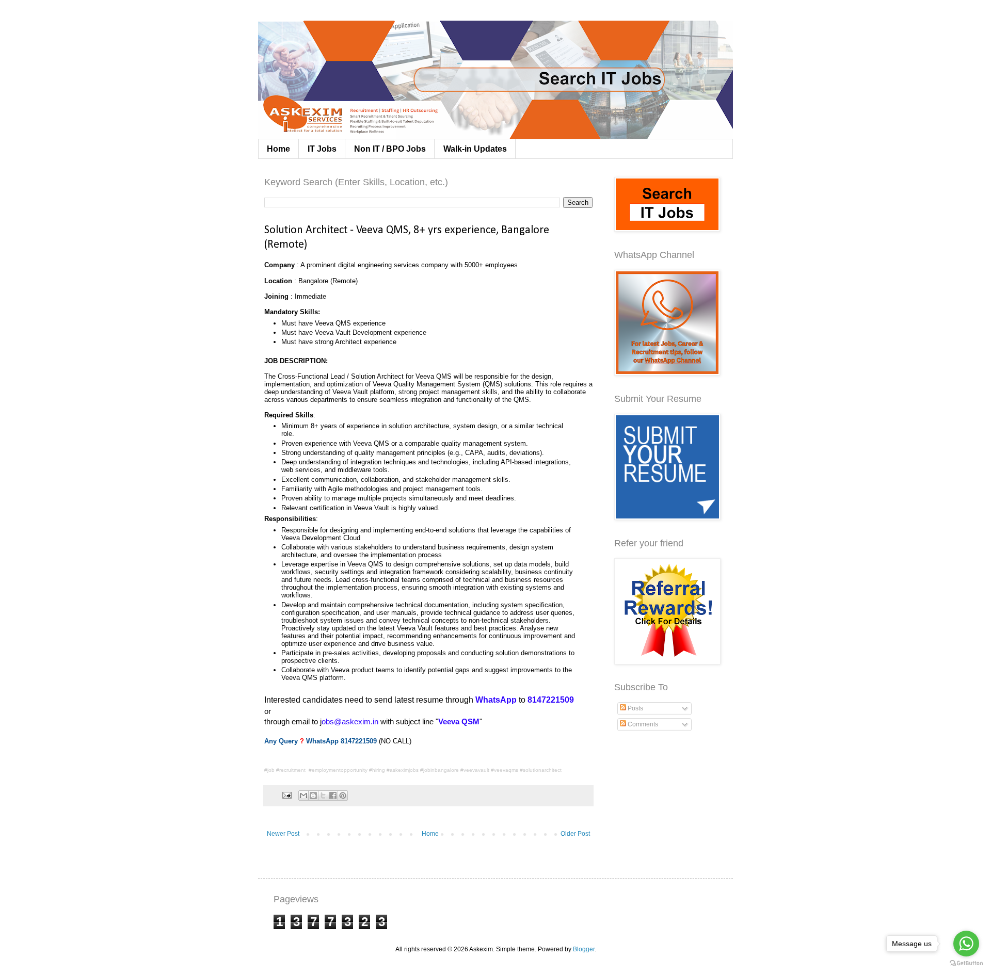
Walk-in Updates (475, 148)
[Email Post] (286, 795)
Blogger (584, 949)
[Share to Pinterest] (343, 795)
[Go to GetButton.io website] (966, 963)
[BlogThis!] (313, 795)
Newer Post (283, 833)
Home (278, 148)
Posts (634, 708)
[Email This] (303, 795)
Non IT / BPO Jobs (390, 148)
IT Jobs (322, 148)
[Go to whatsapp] (966, 943)
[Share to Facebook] (333, 795)
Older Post (575, 833)
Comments (642, 724)
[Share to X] (323, 795)
